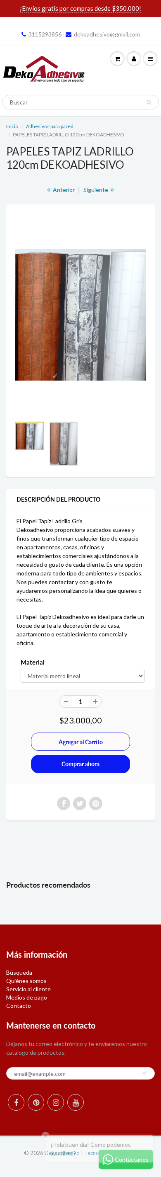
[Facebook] (16, 1102)
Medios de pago (26, 997)
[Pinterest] (36, 1102)
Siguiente (96, 189)
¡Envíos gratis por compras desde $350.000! (80, 8)
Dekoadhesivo (62, 1153)
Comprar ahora (80, 763)
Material (33, 662)
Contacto (18, 1005)
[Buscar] (149, 102)
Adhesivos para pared (49, 126)
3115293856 (45, 34)
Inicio (12, 126)
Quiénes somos (26, 980)
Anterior (63, 189)
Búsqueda (19, 972)
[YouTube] (75, 1102)
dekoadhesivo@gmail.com (107, 34)
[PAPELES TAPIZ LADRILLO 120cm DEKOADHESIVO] (80, 314)
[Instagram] (55, 1102)
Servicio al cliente (28, 989)
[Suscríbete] (144, 1073)
